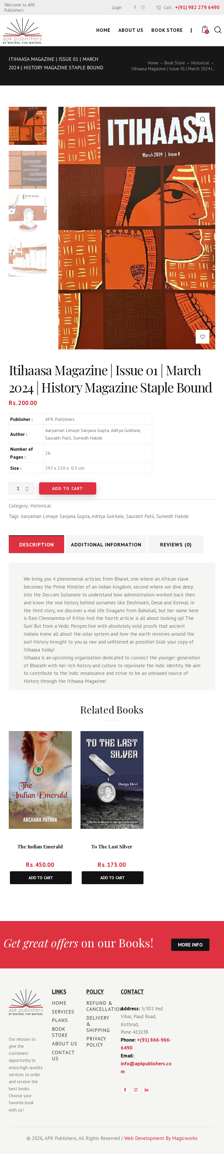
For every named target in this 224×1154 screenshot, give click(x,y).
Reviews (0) (176, 544)
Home (153, 63)
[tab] (36, 544)
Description (36, 544)
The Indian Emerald (40, 846)
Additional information (106, 544)
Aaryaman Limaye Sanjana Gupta (55, 516)
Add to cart (67, 488)
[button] (202, 119)
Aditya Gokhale (108, 516)
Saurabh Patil (140, 516)
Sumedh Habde (172, 516)
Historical (200, 63)
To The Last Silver (111, 846)
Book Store (174, 63)
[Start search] (217, 30)
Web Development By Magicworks (160, 1138)
